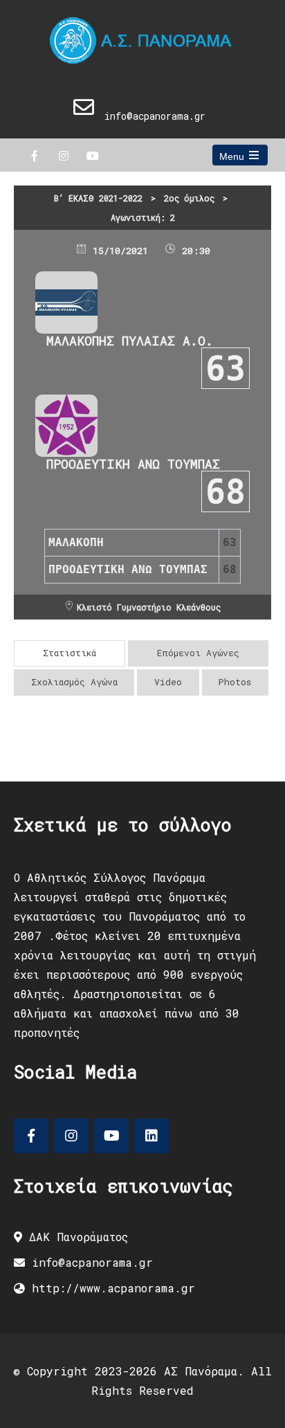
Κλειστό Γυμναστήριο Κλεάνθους (149, 607)
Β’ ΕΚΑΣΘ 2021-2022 (98, 198)
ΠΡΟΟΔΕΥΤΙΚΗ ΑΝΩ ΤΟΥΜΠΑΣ (133, 463)
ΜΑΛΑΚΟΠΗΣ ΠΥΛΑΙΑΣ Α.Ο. (129, 340)
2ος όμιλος (189, 198)
